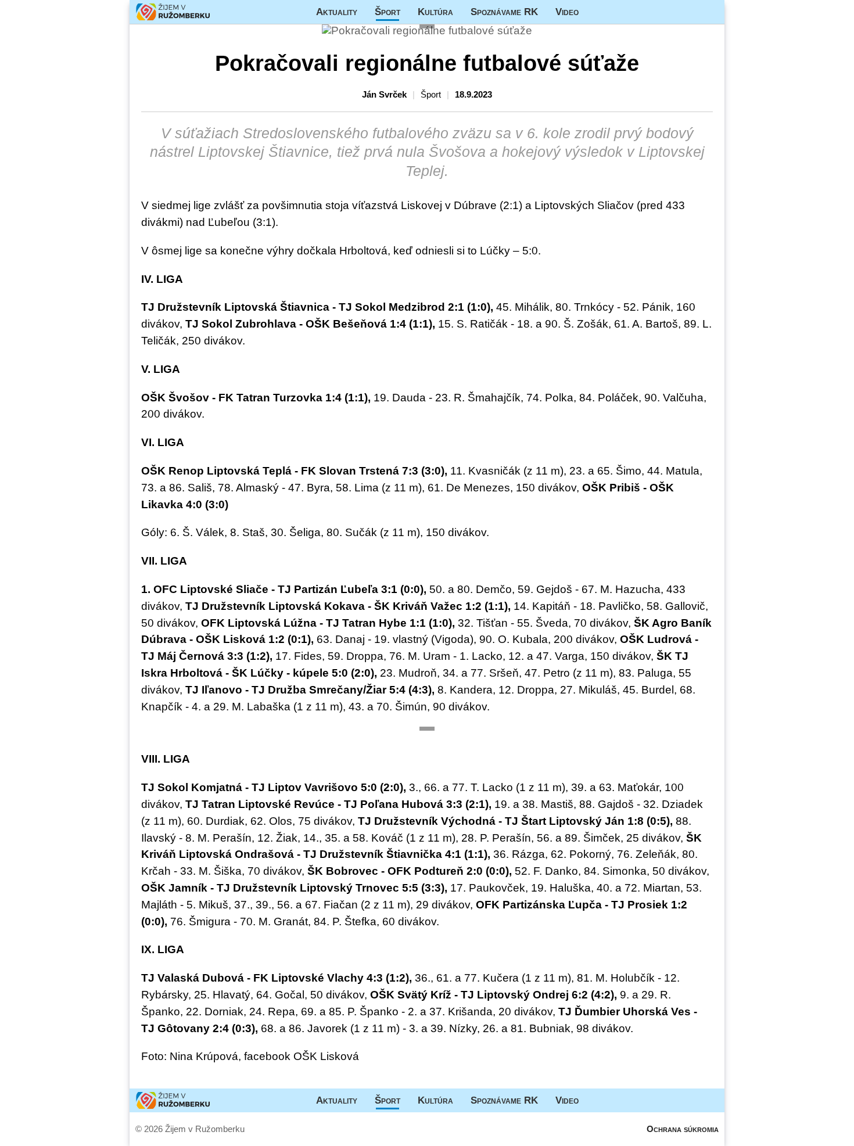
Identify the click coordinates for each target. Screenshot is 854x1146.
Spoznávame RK (504, 11)
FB (596, 11)
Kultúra (435, 11)
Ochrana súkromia (683, 1129)
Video (567, 11)
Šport (387, 11)
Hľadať (710, 11)
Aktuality (336, 11)
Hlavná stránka (173, 11)
